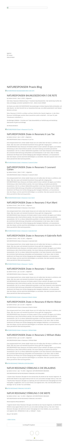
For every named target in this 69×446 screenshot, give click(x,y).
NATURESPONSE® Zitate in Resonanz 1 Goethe (31, 268)
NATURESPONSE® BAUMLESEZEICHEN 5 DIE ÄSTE (32, 95)
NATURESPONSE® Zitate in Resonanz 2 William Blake (34, 334)
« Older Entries (11, 419)
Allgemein (29, 98)
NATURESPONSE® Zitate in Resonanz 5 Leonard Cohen (31, 168)
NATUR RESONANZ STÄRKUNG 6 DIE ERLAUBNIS (31, 367)
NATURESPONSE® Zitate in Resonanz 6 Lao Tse (31, 134)
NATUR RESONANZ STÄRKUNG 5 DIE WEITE (28, 393)
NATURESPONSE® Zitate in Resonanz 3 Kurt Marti (32, 202)
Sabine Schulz (12, 98)
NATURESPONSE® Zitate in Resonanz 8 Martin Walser (34, 301)
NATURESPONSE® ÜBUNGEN (41, 371)
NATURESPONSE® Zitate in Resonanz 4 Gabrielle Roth (34, 235)
